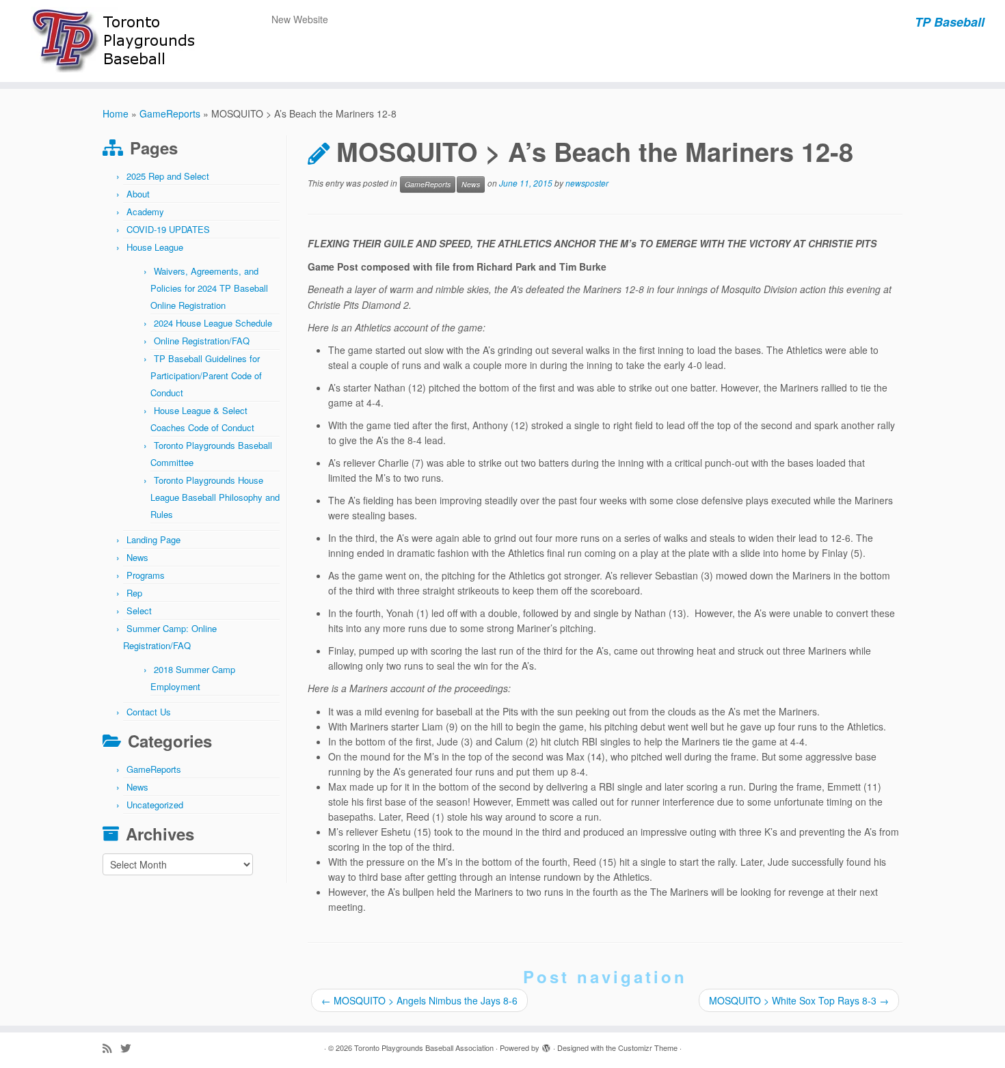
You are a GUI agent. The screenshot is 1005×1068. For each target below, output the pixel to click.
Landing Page (153, 539)
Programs (145, 575)
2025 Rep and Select (167, 175)
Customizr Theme (648, 1047)
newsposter (586, 183)
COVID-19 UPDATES (168, 229)
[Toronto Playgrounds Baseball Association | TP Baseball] (116, 41)
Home (116, 113)
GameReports (169, 113)
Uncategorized (154, 804)
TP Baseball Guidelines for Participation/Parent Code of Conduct (206, 375)
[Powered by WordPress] (546, 1045)
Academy (145, 211)
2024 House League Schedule (213, 322)
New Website (299, 19)
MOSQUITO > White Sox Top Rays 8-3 (799, 1000)
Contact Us (148, 711)
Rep (134, 592)
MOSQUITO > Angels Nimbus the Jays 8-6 (419, 1000)
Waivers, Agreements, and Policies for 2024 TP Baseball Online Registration (209, 288)
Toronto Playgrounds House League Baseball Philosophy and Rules (215, 497)
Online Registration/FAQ (202, 340)
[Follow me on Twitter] (129, 1048)
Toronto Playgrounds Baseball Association (424, 1047)
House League (154, 247)
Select (139, 610)
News (137, 557)
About (138, 193)
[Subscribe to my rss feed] (111, 1048)
